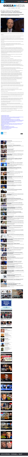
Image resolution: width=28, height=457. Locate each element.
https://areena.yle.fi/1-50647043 (5, 129)
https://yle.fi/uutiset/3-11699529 (5, 122)
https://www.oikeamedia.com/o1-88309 (6, 128)
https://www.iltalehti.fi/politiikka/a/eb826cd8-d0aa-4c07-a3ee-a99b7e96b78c (11, 119)
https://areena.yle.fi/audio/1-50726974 (6, 118)
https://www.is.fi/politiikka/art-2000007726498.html (8, 126)
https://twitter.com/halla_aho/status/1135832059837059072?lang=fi (10, 127)
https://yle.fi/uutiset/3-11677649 (5, 116)
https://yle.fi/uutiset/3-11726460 (5, 115)
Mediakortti (20, 454)
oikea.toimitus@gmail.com (14, 454)
